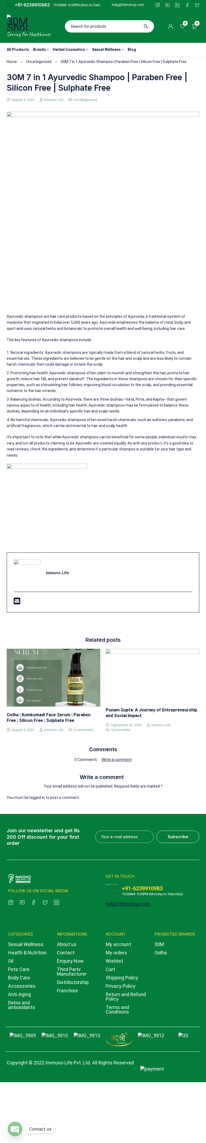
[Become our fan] (33, 901)
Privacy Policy (120, 986)
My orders (116, 952)
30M (159, 944)
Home (12, 61)
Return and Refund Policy (126, 997)
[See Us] (10, 901)
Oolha (160, 952)
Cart (110, 969)
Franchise (67, 990)
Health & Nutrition (27, 952)
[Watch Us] (22, 901)
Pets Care (19, 969)
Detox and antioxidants (21, 1005)
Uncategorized (39, 61)
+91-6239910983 (32, 5)
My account (118, 944)
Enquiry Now (70, 961)
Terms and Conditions (117, 1009)
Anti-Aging (19, 994)
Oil (10, 961)
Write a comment (117, 759)
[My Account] (170, 26)
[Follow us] (45, 901)
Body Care (19, 977)
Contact (66, 952)
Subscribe (178, 836)
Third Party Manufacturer (72, 971)
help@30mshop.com (128, 5)
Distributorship (73, 982)
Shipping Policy (122, 977)
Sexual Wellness (25, 944)
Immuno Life (53, 100)
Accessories (21, 986)
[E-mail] (17, 602)
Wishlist (114, 961)
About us (66, 944)
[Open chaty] (15, 1129)
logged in (37, 797)
